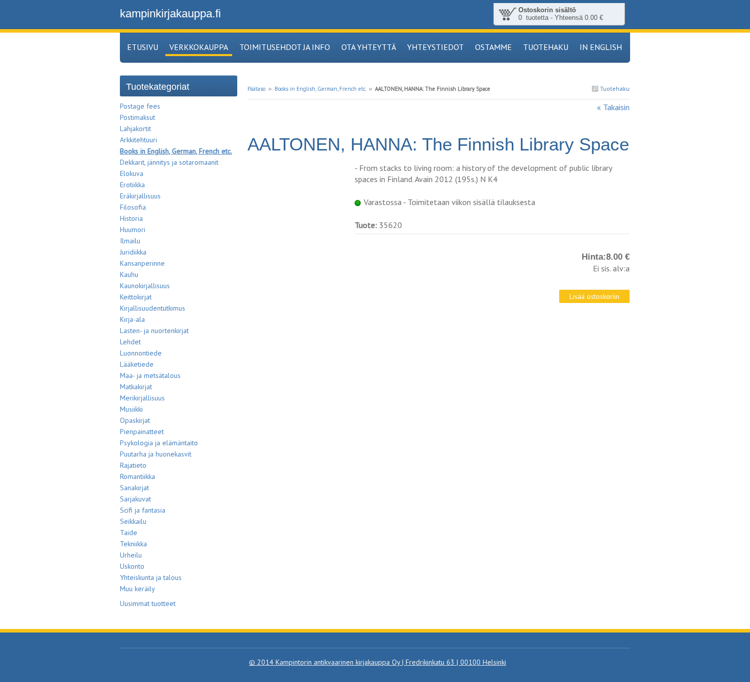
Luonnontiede (141, 353)
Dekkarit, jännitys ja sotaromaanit (169, 162)
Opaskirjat (135, 420)
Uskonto (132, 566)
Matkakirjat (136, 386)
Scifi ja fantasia (142, 510)
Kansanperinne (142, 263)
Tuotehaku (614, 88)
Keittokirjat (136, 296)
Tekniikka (133, 543)
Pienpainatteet (142, 431)
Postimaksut (137, 117)
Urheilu (131, 555)
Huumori (132, 229)
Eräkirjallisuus (140, 195)
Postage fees (140, 106)
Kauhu (129, 274)
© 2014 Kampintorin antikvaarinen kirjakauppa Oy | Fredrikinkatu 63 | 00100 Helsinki (377, 662)
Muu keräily (137, 588)
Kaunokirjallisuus (145, 285)
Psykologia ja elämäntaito (159, 442)
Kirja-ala (132, 319)
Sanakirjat (134, 487)
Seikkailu (133, 521)
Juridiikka (133, 252)
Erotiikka (132, 184)
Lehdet (130, 341)
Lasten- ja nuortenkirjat (154, 330)
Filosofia (133, 207)
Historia (131, 218)
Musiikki (131, 409)
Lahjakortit (135, 128)
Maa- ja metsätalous (150, 375)
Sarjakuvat (135, 498)
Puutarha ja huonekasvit (155, 454)
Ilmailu (130, 240)
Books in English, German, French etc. (320, 88)
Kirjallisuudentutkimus (152, 308)
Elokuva (131, 173)
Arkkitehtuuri (138, 139)
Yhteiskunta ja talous (151, 577)
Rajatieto (133, 465)
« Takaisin (613, 107)
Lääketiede (137, 364)
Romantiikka (137, 476)
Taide (128, 532)
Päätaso (256, 88)
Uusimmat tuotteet (148, 603)
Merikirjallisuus (142, 397)
